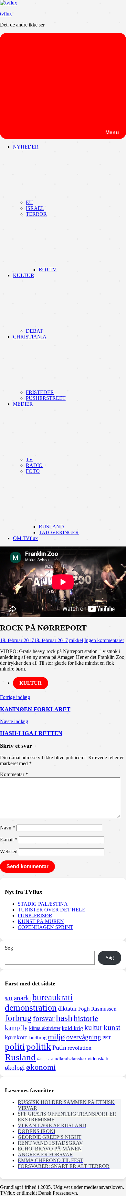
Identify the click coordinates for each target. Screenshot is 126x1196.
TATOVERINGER (59, 532)
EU (29, 202)
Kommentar (14, 774)
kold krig (72, 1028)
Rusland (20, 1057)
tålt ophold (45, 1059)
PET (106, 1037)
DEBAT (34, 331)
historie (86, 1018)
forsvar (44, 1018)
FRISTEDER (40, 392)
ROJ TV (48, 269)
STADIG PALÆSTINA (43, 904)
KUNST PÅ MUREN (41, 921)
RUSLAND (51, 526)
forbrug (18, 1018)
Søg (9, 948)
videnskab (98, 1058)
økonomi (41, 1067)
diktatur (67, 1008)
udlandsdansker (70, 1058)
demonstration (31, 1008)
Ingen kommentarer (104, 640)
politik (38, 1046)
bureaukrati (52, 997)
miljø (56, 1036)
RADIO (34, 465)
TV (29, 459)
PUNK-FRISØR (35, 915)
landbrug (37, 1037)
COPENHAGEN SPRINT (45, 927)
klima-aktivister (44, 1028)
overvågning (83, 1037)
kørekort (16, 1037)
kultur (93, 1027)
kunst (112, 1028)
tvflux (6, 13)
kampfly (16, 1028)
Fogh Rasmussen (97, 1009)
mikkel (76, 640)
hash (64, 1018)
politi (15, 1046)
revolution (79, 1048)
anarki (22, 998)
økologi (15, 1067)
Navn (7, 827)
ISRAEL (35, 208)
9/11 (9, 998)
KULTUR (30, 683)
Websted (8, 851)
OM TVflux (25, 538)
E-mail (8, 839)
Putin (59, 1047)
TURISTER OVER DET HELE (51, 909)
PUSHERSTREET (46, 398)
